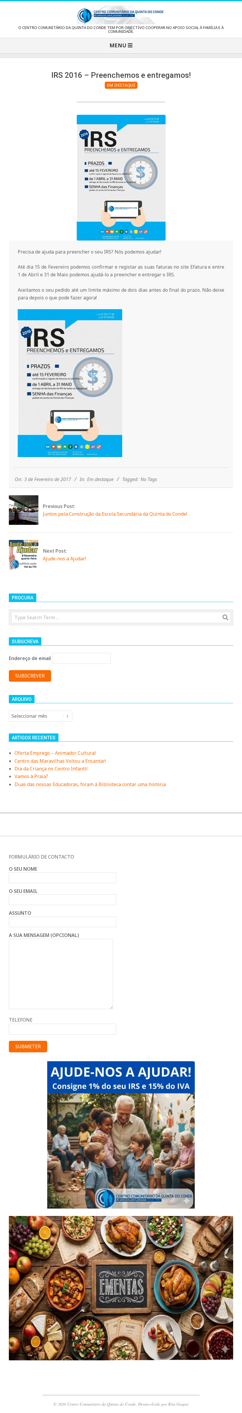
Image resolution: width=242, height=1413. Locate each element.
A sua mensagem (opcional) (44, 935)
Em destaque (121, 85)
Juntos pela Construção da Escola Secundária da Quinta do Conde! (115, 514)
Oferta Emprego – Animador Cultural (55, 753)
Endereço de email (30, 658)
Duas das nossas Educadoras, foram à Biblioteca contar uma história (90, 784)
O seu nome (23, 869)
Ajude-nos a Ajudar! (64, 558)
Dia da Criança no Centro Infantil (51, 768)
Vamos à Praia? (31, 776)
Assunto (20, 913)
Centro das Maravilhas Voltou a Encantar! (60, 761)
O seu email (23, 891)
